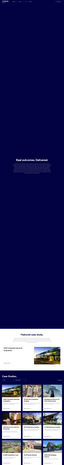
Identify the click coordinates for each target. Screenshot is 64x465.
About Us (20, 1)
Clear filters (60, 380)
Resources (30, 1)
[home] (5, 1)
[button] (15, 1)
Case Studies (25, 1)
